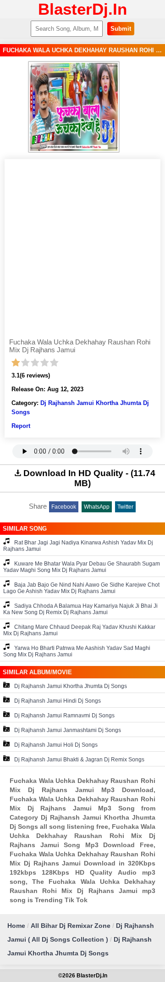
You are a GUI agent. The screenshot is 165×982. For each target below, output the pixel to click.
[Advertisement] (82, 250)
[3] (35, 362)
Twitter (125, 507)
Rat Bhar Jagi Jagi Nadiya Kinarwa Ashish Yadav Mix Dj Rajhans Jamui (78, 545)
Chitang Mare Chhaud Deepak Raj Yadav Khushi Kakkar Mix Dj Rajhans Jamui (79, 630)
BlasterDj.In (82, 9)
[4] (44, 362)
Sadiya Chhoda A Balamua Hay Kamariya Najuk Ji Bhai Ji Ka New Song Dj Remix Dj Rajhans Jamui (80, 609)
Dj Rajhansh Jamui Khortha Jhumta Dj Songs (70, 686)
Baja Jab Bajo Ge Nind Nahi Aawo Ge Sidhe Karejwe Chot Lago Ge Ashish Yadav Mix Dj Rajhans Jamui (81, 588)
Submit (120, 28)
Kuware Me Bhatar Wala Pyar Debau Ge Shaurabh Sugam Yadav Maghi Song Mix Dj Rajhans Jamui (81, 566)
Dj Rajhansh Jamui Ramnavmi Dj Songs (64, 715)
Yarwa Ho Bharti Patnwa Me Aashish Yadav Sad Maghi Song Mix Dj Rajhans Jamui (76, 651)
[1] (15, 362)
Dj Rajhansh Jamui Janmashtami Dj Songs (67, 730)
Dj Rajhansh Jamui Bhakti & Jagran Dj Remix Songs (79, 759)
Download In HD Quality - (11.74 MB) (89, 478)
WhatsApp (97, 507)
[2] (25, 362)
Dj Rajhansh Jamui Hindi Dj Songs (57, 701)
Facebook (63, 507)
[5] (54, 362)
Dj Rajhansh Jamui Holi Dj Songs (56, 745)
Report (20, 425)
